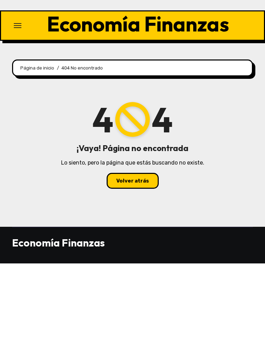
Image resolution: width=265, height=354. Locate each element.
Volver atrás (132, 181)
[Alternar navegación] (17, 25)
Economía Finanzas (138, 24)
